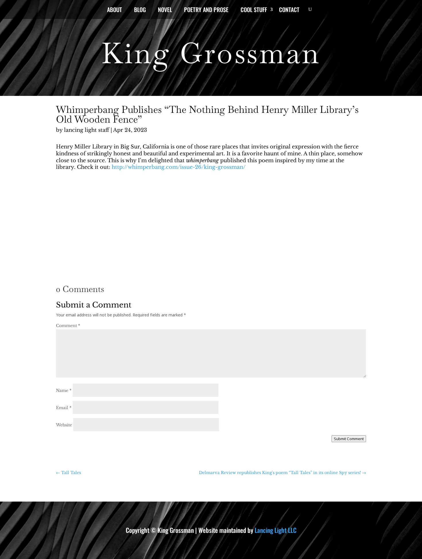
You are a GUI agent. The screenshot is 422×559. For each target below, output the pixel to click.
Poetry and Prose (206, 10)
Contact (289, 10)
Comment (68, 325)
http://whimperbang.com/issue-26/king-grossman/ (178, 167)
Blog (140, 10)
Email (63, 407)
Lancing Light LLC (276, 530)
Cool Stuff (254, 10)
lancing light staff (86, 130)
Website (64, 425)
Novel (165, 10)
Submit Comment (349, 438)
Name (63, 390)
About (114, 10)
